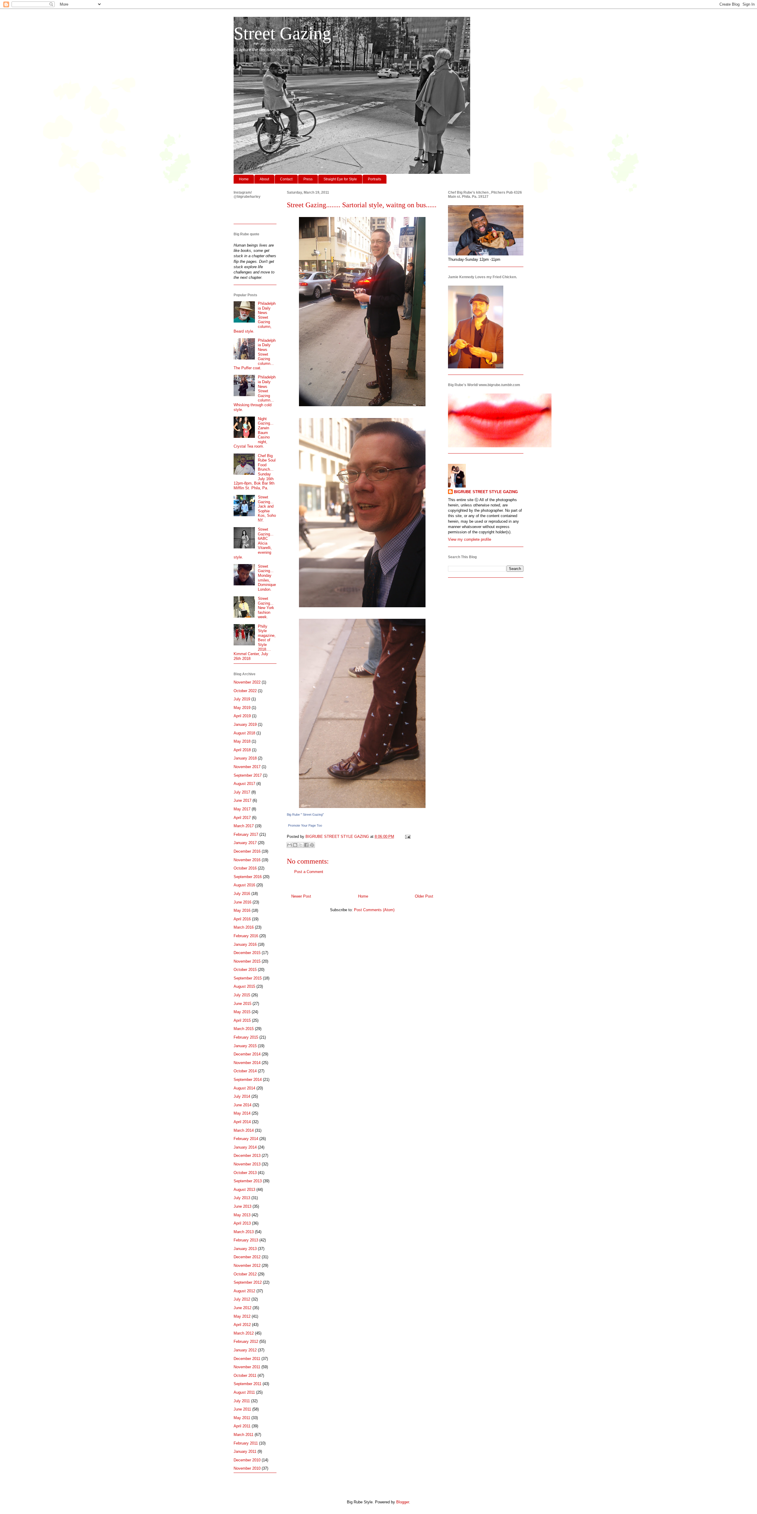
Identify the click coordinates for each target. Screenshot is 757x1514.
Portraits (374, 179)
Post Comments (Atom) (374, 910)
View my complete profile (469, 539)
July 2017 (242, 792)
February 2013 (246, 1240)
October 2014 (245, 1071)
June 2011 (242, 1409)
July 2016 (242, 893)
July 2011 (242, 1401)
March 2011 (243, 1434)
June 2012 (242, 1308)
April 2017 (242, 817)
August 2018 (244, 733)
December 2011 (247, 1358)
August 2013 (244, 1189)
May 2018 (242, 741)
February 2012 (246, 1341)
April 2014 (242, 1122)
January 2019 (245, 724)
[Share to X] (301, 845)
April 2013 (242, 1223)
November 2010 (247, 1468)
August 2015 (244, 986)
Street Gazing (282, 33)
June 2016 (242, 902)
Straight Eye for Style (340, 179)
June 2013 (242, 1206)
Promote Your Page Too (305, 825)
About (264, 179)
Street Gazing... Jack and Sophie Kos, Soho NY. (267, 508)
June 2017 (242, 800)
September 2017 (248, 775)
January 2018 (245, 758)
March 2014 (244, 1130)
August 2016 (244, 885)
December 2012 (247, 1257)
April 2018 (242, 750)
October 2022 (245, 691)
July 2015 (242, 995)
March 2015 (244, 1028)
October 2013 (245, 1172)
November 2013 (247, 1164)
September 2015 (248, 978)
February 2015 (246, 1037)
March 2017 (244, 826)
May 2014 (242, 1113)
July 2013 (242, 1198)
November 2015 (247, 961)
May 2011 (242, 1418)
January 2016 (245, 944)
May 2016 (242, 910)
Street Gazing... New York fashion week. (266, 607)
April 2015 (242, 1020)
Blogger (402, 1502)
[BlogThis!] (295, 845)
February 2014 (246, 1138)
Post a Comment (308, 871)
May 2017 (242, 809)
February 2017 (246, 834)
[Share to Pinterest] (312, 845)
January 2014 (245, 1147)
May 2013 (242, 1215)
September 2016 (248, 877)
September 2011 (247, 1384)
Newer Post (301, 896)
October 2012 (245, 1274)
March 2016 (244, 927)
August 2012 (244, 1291)
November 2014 (247, 1062)
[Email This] (289, 845)
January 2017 (245, 843)
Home (244, 179)
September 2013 (248, 1181)
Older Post (424, 896)
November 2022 (247, 682)
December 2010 (247, 1460)
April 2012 (242, 1324)
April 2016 (242, 919)
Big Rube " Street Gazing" (305, 814)
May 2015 (242, 1012)
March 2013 (244, 1232)
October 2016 (245, 868)
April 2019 (242, 716)
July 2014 (242, 1096)
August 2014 (244, 1088)
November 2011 (247, 1367)
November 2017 (247, 767)
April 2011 (242, 1426)
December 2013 (247, 1155)
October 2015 (245, 969)
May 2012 (242, 1316)
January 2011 (245, 1451)
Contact (286, 179)
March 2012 (244, 1333)
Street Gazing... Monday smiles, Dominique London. (267, 578)
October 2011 (245, 1375)
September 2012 (248, 1282)
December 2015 (247, 952)
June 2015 (242, 1003)
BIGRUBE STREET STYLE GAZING (486, 492)
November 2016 (247, 860)
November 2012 (247, 1265)
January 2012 (245, 1350)
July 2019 (242, 699)
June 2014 (242, 1105)
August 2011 (244, 1392)
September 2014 (248, 1079)
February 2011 (246, 1443)
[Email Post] (406, 836)
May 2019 (242, 707)
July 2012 (242, 1299)
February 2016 (246, 936)
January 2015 (245, 1046)
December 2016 (247, 851)
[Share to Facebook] (306, 845)
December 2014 (247, 1054)
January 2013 (245, 1248)
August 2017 (244, 783)
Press (308, 179)
